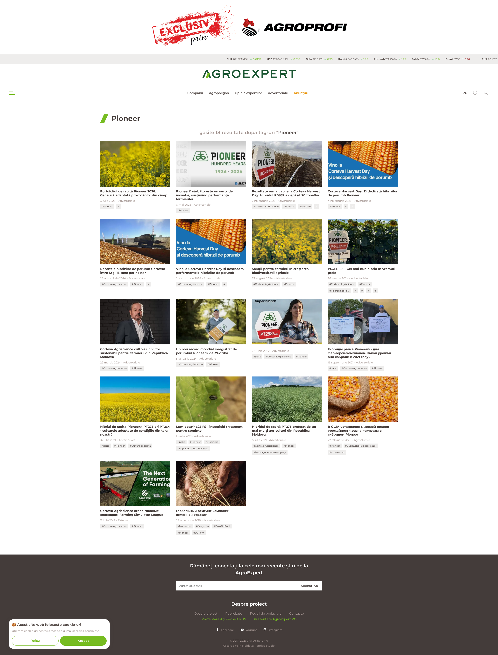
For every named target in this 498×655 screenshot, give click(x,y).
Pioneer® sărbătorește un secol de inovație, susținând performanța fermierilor (204, 195)
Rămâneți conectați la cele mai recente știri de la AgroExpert (249, 569)
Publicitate (233, 613)
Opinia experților (248, 93)
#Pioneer (107, 206)
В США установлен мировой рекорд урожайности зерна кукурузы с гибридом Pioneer (358, 430)
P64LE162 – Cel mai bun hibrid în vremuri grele (361, 271)
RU (465, 93)
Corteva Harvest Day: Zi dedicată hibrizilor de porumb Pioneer (362, 193)
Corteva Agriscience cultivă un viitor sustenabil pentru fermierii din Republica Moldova (134, 353)
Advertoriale (278, 93)
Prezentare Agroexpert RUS (224, 619)
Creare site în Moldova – (240, 645)
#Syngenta (202, 526)
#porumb (305, 206)
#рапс (257, 356)
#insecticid (212, 441)
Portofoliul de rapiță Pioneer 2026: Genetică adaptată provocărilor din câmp (133, 193)
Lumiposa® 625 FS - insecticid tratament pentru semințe (209, 428)
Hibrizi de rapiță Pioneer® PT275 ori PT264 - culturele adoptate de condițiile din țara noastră (135, 430)
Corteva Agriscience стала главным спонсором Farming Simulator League (131, 513)
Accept (83, 641)
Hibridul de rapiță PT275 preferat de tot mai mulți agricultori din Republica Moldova (284, 430)
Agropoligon (219, 93)
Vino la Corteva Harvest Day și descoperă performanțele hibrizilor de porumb (210, 271)
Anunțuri (301, 93)
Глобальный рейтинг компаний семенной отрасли (202, 513)
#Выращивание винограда (269, 452)
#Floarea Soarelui (339, 290)
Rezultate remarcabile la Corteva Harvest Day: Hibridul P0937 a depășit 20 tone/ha (286, 193)
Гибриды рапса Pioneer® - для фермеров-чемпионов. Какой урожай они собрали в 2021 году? (359, 353)
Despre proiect (205, 613)
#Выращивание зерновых (360, 445)
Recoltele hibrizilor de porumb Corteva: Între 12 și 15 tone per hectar (132, 271)
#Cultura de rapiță (140, 445)
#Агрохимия (336, 452)
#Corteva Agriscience (266, 206)
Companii (195, 93)
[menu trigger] (11, 93)
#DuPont (198, 532)
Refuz (35, 641)
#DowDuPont (222, 526)
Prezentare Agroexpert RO (275, 619)
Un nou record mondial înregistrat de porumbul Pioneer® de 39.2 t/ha (206, 351)
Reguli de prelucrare (265, 613)
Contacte (296, 613)
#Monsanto (184, 526)
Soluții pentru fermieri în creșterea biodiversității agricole (280, 271)
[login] (486, 93)
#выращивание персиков (193, 448)
